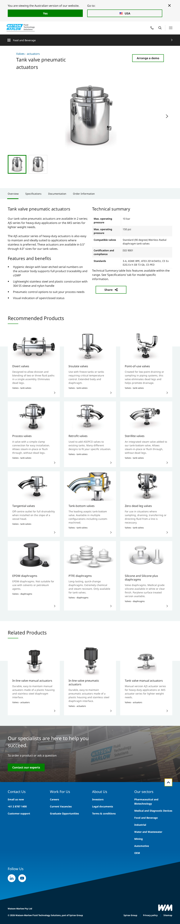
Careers (54, 799)
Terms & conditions (104, 813)
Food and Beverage (24, 40)
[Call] (152, 28)
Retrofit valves (78, 436)
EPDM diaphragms (24, 576)
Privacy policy (150, 915)
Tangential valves (23, 506)
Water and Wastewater (148, 831)
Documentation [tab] (57, 193)
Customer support (19, 813)
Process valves (22, 436)
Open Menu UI (170, 28)
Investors (98, 799)
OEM (137, 853)
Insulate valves (78, 366)
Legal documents (102, 806)
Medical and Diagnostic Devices (153, 810)
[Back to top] (168, 782)
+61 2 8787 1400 (17, 806)
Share (108, 290)
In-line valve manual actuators (32, 681)
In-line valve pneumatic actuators (84, 682)
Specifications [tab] (33, 193)
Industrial (140, 824)
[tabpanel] (90, 253)
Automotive (141, 846)
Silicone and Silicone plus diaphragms (141, 577)
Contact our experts (26, 767)
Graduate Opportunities (64, 813)
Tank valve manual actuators (144, 681)
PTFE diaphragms (80, 576)
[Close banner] (169, 5)
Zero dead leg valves (138, 506)
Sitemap (167, 915)
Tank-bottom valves (82, 506)
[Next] (167, 116)
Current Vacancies (61, 806)
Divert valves (20, 366)
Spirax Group (130, 915)
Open (160, 28)
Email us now (16, 799)
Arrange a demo (148, 58)
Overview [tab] (13, 193)
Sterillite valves (134, 436)
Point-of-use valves (137, 366)
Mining (138, 839)
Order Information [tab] (84, 193)
